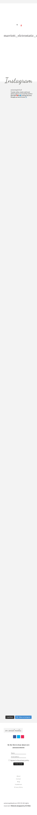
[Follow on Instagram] (33, 2)
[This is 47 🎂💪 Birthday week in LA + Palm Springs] (18, 115)
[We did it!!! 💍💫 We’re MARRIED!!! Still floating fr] (18, 607)
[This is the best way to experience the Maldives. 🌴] (18, 576)
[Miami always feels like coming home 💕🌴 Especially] (18, 515)
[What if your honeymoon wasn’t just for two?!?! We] (18, 453)
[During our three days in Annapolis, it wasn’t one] (18, 146)
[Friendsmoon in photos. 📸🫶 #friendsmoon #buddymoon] (18, 422)
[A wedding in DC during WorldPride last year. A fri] (18, 269)
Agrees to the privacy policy (19, 760)
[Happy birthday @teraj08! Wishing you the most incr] (18, 637)
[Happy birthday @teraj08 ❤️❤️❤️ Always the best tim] (18, 238)
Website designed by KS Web (21, 806)
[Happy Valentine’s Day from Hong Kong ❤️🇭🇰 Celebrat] (18, 330)
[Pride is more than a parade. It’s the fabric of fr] (18, 668)
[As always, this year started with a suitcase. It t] (18, 361)
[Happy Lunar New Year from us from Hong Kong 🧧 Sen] (18, 299)
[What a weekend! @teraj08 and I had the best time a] (18, 484)
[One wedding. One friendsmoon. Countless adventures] (18, 207)
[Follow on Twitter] (30, 2)
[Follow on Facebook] (26, 2)
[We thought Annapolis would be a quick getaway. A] (18, 177)
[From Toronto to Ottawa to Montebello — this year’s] (18, 545)
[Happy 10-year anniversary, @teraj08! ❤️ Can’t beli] (18, 392)
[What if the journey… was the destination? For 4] (18, 699)
